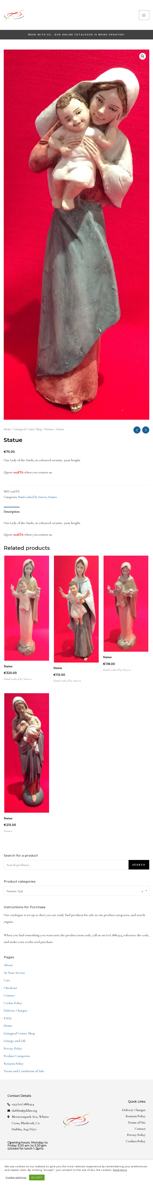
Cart (7, 980)
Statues (49, 429)
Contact (9, 995)
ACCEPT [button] (36, 1177)
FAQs (8, 1018)
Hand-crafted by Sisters (32, 497)
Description (12, 511)
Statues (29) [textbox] (75, 891)
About (8, 965)
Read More (120, 1170)
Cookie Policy (13, 1003)
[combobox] (76, 891)
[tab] (12, 511)
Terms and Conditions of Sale (24, 1071)
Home (7, 429)
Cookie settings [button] (16, 1177)
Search (139, 864)
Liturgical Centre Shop (28, 429)
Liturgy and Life (15, 1041)
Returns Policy (14, 1063)
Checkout (10, 988)
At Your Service (14, 973)
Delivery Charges (15, 1010)
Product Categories (17, 1056)
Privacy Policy (13, 1048)
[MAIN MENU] (144, 15)
